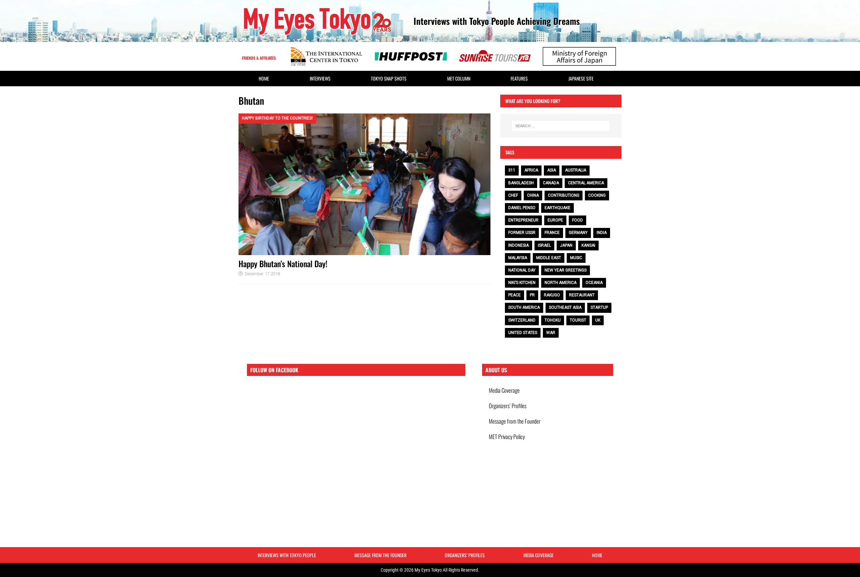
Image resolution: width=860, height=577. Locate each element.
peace (514, 295)
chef (513, 195)
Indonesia (518, 245)
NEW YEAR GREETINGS (566, 270)
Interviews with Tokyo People (287, 555)
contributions (563, 195)
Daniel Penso (521, 207)
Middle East (548, 257)
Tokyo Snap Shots (388, 78)
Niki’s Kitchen (521, 282)
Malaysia (517, 257)
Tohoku (553, 320)
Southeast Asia (565, 307)
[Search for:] (560, 126)
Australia (575, 170)
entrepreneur (523, 220)
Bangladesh (521, 183)
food (577, 220)
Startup (599, 307)
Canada (551, 183)
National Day (521, 270)
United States (522, 332)
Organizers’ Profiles (507, 405)
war (550, 332)
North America (560, 282)
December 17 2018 (262, 273)
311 (511, 170)
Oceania (594, 282)
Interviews (320, 78)
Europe (555, 220)
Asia (551, 170)
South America (524, 307)
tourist (578, 320)
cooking (597, 195)
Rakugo (552, 295)
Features (519, 78)
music (576, 257)
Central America (586, 183)
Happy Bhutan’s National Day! (283, 263)
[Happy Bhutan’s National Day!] (364, 184)
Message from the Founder (515, 421)
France (552, 232)
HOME (264, 78)
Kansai (588, 245)
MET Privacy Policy (507, 436)
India (602, 232)
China (533, 195)
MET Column (458, 78)
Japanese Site (581, 78)
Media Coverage (504, 390)
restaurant (582, 295)
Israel (544, 245)
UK (597, 320)
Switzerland (521, 320)
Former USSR (521, 232)
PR (532, 295)
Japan (566, 245)
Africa (531, 170)
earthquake (557, 207)
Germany (578, 232)
